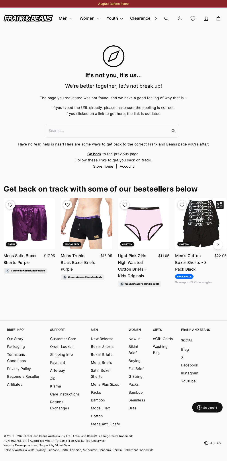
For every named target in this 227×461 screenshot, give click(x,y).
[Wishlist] (193, 19)
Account (127, 166)
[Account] (206, 19)
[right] (155, 18)
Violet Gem (62, 445)
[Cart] (218, 18)
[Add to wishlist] (10, 204)
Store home (103, 166)
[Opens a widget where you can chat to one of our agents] (207, 407)
